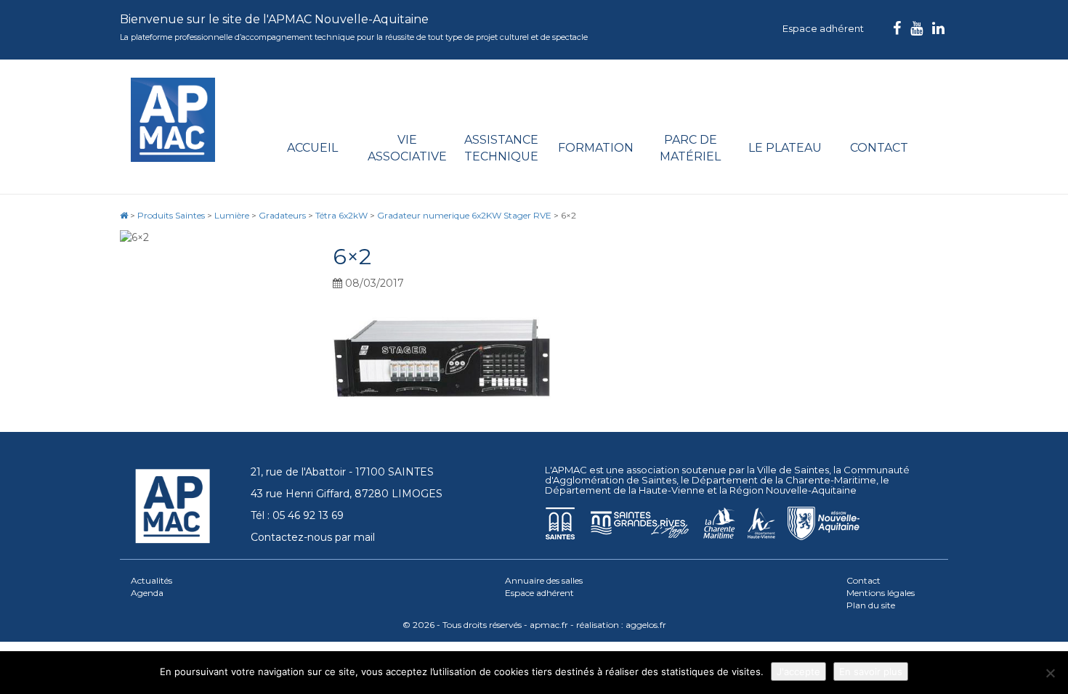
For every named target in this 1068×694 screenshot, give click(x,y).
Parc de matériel (690, 148)
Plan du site (870, 605)
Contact (879, 148)
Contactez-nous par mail (313, 537)
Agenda (147, 592)
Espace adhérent (823, 28)
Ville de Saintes (793, 469)
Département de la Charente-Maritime (784, 480)
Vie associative (407, 148)
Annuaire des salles (544, 580)
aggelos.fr (646, 624)
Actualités (151, 580)
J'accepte (798, 671)
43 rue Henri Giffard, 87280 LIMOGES (346, 493)
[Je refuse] (1050, 673)
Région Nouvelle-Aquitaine (793, 490)
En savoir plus (870, 671)
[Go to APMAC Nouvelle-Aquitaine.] (124, 215)
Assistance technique (501, 148)
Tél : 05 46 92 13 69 (297, 515)
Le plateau (785, 148)
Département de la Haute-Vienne (625, 490)
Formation (596, 148)
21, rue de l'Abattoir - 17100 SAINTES (342, 471)
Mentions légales (880, 592)
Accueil (312, 148)
